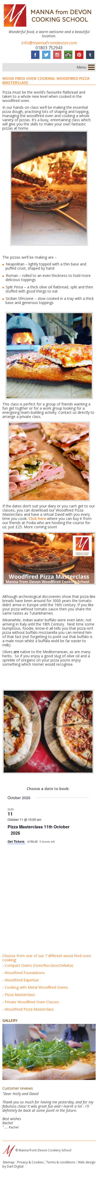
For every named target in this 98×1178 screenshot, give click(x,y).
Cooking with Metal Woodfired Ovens (36, 987)
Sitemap (9, 1162)
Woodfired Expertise (22, 979)
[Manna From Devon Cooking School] (48, 27)
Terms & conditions (60, 1162)
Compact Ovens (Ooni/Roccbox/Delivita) (39, 965)
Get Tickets (16, 841)
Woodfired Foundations (25, 972)
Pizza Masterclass (20, 994)
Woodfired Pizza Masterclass (29, 1009)
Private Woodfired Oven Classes (32, 1001)
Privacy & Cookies (30, 1162)
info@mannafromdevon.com (49, 43)
